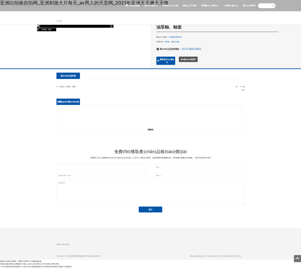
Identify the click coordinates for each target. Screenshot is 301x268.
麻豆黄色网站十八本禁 (18, 267)
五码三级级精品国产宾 (35, 267)
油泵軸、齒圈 (71, 87)
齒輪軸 (150, 129)
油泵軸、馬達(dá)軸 (172, 42)
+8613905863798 (202, 157)
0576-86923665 (191, 49)
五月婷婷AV (67, 267)
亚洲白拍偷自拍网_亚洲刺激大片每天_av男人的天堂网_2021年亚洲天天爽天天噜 (29, 264)
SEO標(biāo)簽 (228, 256)
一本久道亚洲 (5, 267)
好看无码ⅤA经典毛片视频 (53, 267)
